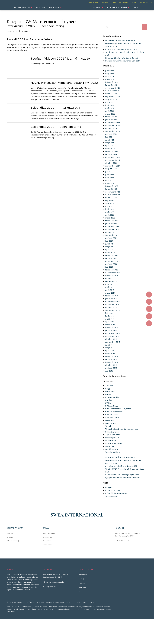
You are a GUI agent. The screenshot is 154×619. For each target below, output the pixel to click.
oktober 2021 (111, 232)
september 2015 (112, 342)
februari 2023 (111, 186)
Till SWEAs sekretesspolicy (53, 582)
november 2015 (112, 336)
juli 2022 (109, 206)
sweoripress (110, 423)
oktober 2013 (111, 365)
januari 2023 (111, 189)
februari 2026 (111, 82)
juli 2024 (109, 137)
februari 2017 (111, 296)
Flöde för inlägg (112, 490)
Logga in (109, 487)
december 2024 (112, 122)
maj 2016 (109, 319)
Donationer (110, 391)
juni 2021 (109, 244)
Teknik (108, 426)
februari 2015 (111, 356)
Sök (151, 2)
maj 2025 (109, 108)
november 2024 (112, 125)
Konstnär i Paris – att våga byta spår (122, 58)
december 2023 (112, 157)
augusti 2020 (111, 264)
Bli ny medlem (93, 2)
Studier (108, 400)
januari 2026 (111, 85)
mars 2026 (110, 79)
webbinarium (111, 449)
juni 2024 (109, 140)
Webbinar (109, 446)
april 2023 (109, 180)
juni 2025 (109, 105)
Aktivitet (109, 386)
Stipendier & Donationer (117, 7)
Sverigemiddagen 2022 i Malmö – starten (61, 58)
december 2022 (112, 192)
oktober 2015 (111, 339)
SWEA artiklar (111, 406)
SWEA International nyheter (118, 409)
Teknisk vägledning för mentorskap (121, 429)
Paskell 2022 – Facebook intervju (31, 39)
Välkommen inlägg (113, 443)
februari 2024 (111, 151)
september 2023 (112, 166)
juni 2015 (109, 345)
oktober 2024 (111, 128)
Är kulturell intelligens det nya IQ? (121, 49)
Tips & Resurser (112, 435)
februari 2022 (111, 221)
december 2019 (112, 273)
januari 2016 (111, 330)
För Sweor (97, 7)
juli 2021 (109, 241)
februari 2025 (111, 117)
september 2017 (112, 281)
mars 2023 (110, 183)
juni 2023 (109, 174)
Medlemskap (54, 7)
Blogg (113, 2)
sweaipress (110, 420)
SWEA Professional (114, 412)
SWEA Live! (47, 537)
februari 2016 (111, 327)
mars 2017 (110, 293)
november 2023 (112, 160)
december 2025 (112, 88)
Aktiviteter (144, 2)
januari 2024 (111, 154)
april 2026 (109, 76)
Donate (134, 2)
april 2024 (110, 145)
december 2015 (112, 333)
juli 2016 (109, 313)
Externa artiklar (112, 397)
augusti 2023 (111, 169)
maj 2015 (109, 348)
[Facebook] (149, 295)
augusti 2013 (111, 368)
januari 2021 (111, 258)
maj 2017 (109, 287)
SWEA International (22, 7)
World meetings (112, 452)
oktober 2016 (111, 307)
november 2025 (112, 91)
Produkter (47, 541)
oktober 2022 (111, 197)
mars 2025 (110, 114)
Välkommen (110, 440)
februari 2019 (111, 275)
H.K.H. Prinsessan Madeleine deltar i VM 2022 (64, 82)
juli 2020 (109, 267)
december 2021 (112, 226)
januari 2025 (111, 120)
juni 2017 (109, 284)
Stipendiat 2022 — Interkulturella (55, 107)
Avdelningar (40, 7)
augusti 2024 (111, 134)
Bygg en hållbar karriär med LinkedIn (122, 61)
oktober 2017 (111, 278)
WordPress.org (112, 496)
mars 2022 (110, 218)
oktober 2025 (111, 94)
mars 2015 (110, 353)
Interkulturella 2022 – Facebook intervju (36, 26)
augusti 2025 (111, 99)
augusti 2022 (111, 203)
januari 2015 (111, 359)
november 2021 (112, 229)
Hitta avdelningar (13, 541)
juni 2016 (109, 316)
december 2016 (112, 301)
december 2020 (112, 261)
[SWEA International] (77, 6)
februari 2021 (111, 255)
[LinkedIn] (149, 309)
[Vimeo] (149, 323)
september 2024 (113, 131)
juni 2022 (109, 209)
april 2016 (109, 322)
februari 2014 (111, 362)
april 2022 (109, 215)
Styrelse (10, 537)
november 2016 (112, 304)
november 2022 (112, 195)
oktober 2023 (111, 163)
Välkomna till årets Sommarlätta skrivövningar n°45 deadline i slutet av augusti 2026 (123, 43)
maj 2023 (109, 177)
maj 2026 (109, 73)
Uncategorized (112, 437)
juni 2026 (109, 70)
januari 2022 (111, 223)
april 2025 (109, 111)
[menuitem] (23, 7)
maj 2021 (109, 247)
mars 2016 (110, 325)
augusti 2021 (111, 238)
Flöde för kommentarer (116, 493)
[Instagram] (149, 302)
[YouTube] (149, 316)
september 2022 (112, 200)
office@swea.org (122, 540)
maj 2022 (109, 212)
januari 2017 (111, 299)
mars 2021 (110, 252)
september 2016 (112, 310)
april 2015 (109, 351)
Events (108, 394)
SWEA (108, 403)
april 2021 (109, 249)
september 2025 (112, 96)
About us (105, 2)
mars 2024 (110, 148)
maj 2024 (109, 143)
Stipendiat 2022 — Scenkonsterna (56, 126)
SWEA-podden (123, 2)
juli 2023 (109, 171)
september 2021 (112, 235)
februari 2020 (111, 270)
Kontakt (136, 7)
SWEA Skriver (111, 414)
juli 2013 (109, 371)
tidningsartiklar (112, 432)
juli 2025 (109, 102)
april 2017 (109, 290)
